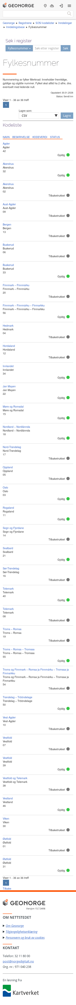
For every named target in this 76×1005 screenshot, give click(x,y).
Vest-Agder (9, 717)
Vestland (8, 798)
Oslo (5, 487)
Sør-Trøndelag (11, 568)
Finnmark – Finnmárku (16, 285)
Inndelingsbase (15, 27)
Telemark (8, 588)
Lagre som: (25, 110)
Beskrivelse (21, 137)
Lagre (67, 116)
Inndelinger (65, 23)
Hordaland (9, 346)
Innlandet (8, 366)
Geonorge (9, 23)
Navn (6, 137)
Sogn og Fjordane (13, 528)
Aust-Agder (9, 204)
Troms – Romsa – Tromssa (18, 649)
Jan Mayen (9, 386)
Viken (6, 818)
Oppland (8, 467)
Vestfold (7, 737)
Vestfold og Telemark (15, 778)
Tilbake (7, 888)
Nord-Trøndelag (12, 447)
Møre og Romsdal (13, 406)
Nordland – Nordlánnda (16, 427)
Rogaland (8, 507)
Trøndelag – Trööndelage (17, 697)
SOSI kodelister (45, 23)
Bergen (7, 224)
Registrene (25, 23)
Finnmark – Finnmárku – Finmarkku (24, 305)
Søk (65, 48)
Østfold (7, 839)
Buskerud (8, 244)
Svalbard (8, 548)
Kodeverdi (39, 137)
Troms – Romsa (12, 629)
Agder (6, 143)
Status (55, 137)
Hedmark (8, 325)
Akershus (8, 164)
